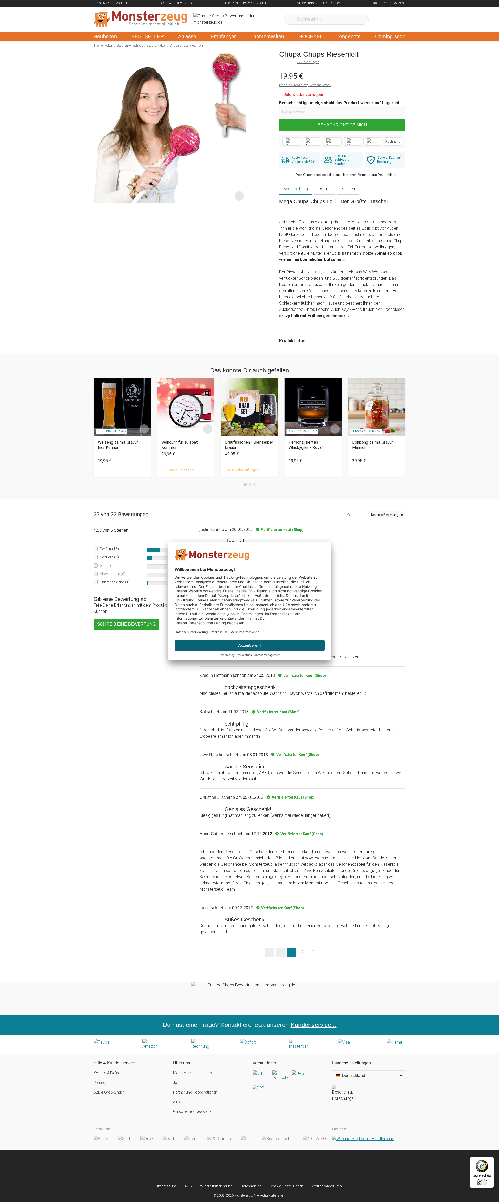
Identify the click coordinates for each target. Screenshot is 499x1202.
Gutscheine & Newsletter (193, 1111)
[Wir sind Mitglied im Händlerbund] (363, 1139)
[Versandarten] (289, 1085)
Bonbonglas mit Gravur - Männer (374, 445)
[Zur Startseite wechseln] (140, 19)
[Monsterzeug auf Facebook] (239, 1167)
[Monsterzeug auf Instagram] (218, 1167)
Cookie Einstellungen (286, 1186)
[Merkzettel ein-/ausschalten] (239, 196)
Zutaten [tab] (348, 188)
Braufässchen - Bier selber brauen (249, 445)
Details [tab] (324, 188)
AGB (188, 1186)
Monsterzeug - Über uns (192, 1073)
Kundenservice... (314, 1024)
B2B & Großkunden (109, 1092)
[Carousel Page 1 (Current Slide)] (245, 484)
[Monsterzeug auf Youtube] (280, 1167)
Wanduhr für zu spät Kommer (179, 445)
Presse (99, 1083)
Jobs (177, 1083)
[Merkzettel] (379, 19)
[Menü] (491, 1160)
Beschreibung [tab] (295, 188)
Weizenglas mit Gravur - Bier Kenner (119, 445)
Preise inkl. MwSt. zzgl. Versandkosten (305, 85)
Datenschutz (251, 1186)
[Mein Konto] (394, 19)
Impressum (166, 1186)
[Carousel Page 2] (250, 484)
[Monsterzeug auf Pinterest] (260, 1167)
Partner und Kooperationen (195, 1092)
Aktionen (180, 1102)
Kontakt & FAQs (106, 1073)
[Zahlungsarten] (249, 1044)
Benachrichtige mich (342, 125)
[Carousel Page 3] (254, 484)
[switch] (482, 1182)
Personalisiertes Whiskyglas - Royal (305, 445)
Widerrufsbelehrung (216, 1186)
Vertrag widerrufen (327, 1186)
